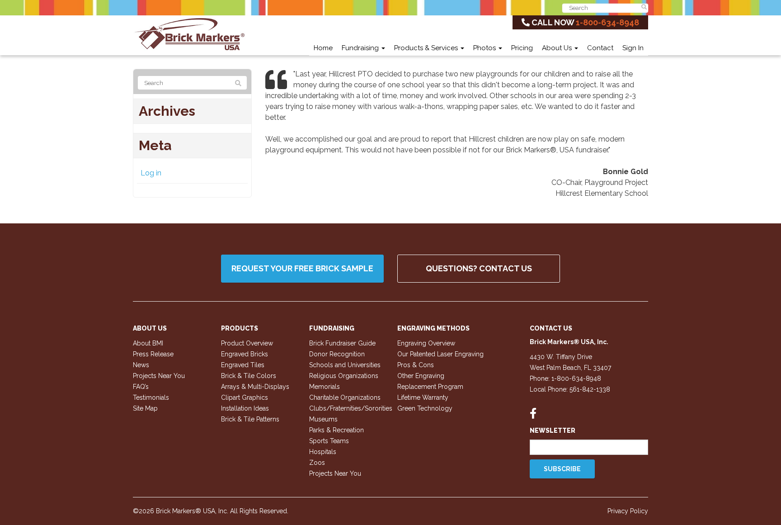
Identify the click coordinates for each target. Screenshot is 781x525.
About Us (558, 48)
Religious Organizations (343, 375)
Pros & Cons (415, 365)
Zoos (317, 462)
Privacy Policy (627, 511)
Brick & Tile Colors (248, 375)
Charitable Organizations (345, 397)
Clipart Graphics (244, 397)
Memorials (324, 386)
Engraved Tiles (242, 365)
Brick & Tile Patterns (250, 419)
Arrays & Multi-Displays (255, 386)
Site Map (145, 408)
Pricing (522, 48)
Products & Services (427, 48)
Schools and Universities (345, 365)
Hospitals (322, 451)
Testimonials (151, 397)
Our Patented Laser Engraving (440, 354)
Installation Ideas (245, 408)
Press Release (153, 354)
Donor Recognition (337, 354)
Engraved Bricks (244, 354)
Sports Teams (329, 441)
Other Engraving (420, 375)
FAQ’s (141, 386)
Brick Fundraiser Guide (342, 343)
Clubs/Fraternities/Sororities (350, 408)
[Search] (238, 83)
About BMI (148, 343)
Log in (151, 173)
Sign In (633, 48)
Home (323, 48)
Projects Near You (159, 375)
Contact (600, 48)
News (141, 365)
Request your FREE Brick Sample (302, 268)
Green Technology (424, 408)
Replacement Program (430, 386)
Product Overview (247, 343)
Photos (485, 48)
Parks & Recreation (336, 430)
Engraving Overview (426, 343)
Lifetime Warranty (422, 397)
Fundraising (361, 48)
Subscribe (562, 469)
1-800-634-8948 (607, 22)
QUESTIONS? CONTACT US (479, 268)
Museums (323, 419)
